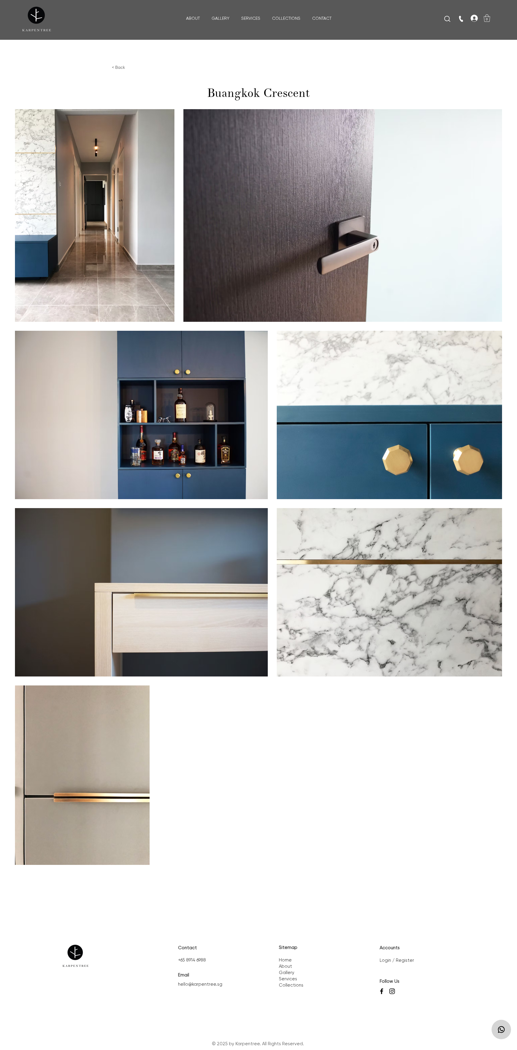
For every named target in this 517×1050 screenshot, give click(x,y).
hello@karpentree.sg (200, 984)
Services (288, 979)
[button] (487, 18)
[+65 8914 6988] (461, 19)
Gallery (286, 972)
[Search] (447, 18)
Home (285, 960)
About (285, 966)
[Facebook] (381, 991)
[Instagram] (392, 991)
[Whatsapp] (501, 1029)
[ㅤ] (471, 18)
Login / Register (397, 960)
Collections (291, 985)
